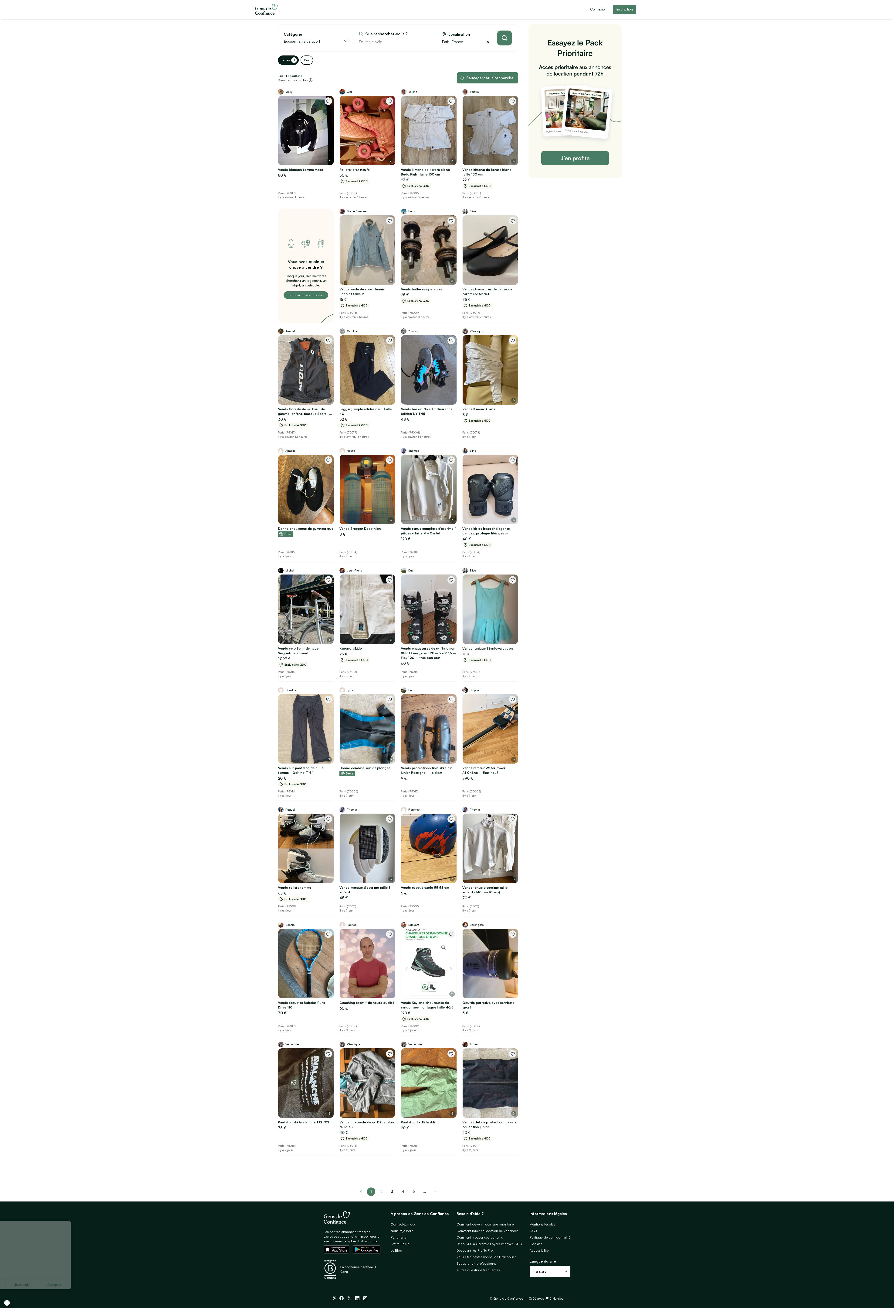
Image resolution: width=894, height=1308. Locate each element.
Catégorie (293, 34)
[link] (435, 1192)
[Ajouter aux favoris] (328, 101)
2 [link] (381, 1191)
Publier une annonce (305, 295)
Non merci (21, 1285)
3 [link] (392, 1191)
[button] (7, 1303)
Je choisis (53, 1285)
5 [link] (414, 1191)
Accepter (86, 1285)
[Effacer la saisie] (427, 41)
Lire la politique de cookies (26, 1269)
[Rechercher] (504, 38)
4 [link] (403, 1191)
